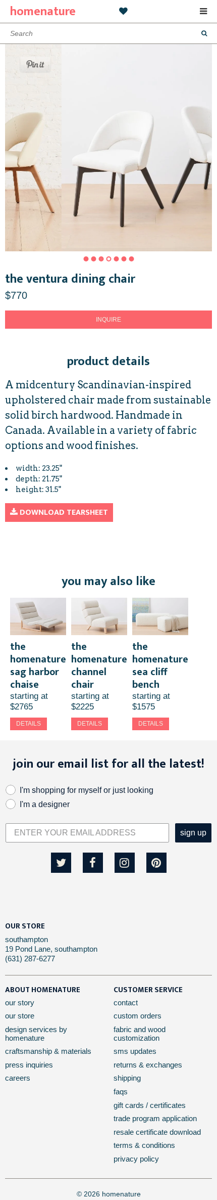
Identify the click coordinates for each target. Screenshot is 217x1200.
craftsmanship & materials (48, 1051)
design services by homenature (36, 1033)
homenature (43, 11)
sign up (193, 832)
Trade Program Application (155, 1118)
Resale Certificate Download (157, 1132)
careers (17, 1078)
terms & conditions (144, 1145)
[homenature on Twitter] (61, 863)
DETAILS (28, 723)
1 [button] (85, 258)
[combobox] (108, 33)
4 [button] (108, 258)
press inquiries (29, 1064)
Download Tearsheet (63, 512)
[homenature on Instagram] (125, 863)
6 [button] (123, 258)
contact (126, 1002)
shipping (127, 1078)
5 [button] (116, 258)
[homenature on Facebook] (93, 863)
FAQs (121, 1091)
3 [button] (100, 258)
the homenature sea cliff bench (160, 665)
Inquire (108, 319)
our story (19, 1002)
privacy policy (136, 1158)
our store (19, 1015)
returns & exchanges (148, 1064)
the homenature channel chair (99, 665)
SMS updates (135, 1051)
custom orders (137, 1015)
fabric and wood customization (140, 1033)
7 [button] (131, 258)
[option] (108, 147)
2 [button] (93, 258)
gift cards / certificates (150, 1105)
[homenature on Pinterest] (156, 863)
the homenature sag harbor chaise (38, 665)
